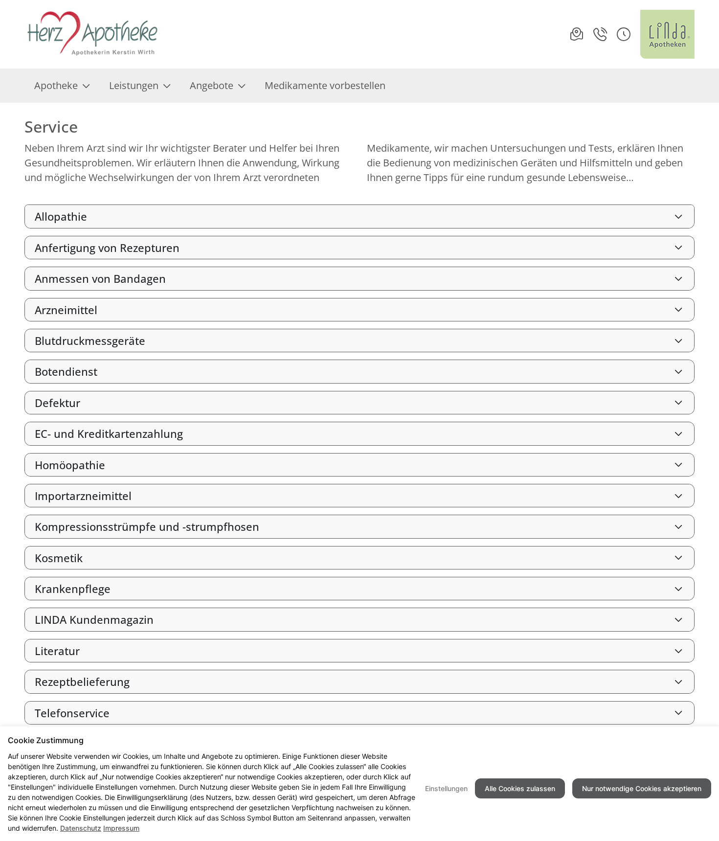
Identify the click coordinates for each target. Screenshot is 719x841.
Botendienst (66, 371)
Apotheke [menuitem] (56, 85)
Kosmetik (59, 557)
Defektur (57, 402)
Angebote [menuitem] (211, 85)
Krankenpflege (73, 588)
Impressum (121, 828)
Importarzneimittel (83, 495)
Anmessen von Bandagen (100, 278)
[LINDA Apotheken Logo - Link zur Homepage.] (667, 34)
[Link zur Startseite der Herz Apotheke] (93, 34)
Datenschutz (80, 828)
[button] (623, 34)
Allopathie (61, 216)
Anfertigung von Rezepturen (107, 247)
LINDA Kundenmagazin (94, 619)
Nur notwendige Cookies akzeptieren (641, 788)
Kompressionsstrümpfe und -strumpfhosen (147, 526)
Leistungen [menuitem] (133, 85)
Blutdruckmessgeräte (90, 340)
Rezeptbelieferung (82, 681)
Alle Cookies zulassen (520, 788)
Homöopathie (70, 464)
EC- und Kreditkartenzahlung (109, 433)
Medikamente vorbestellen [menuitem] (325, 85)
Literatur (57, 650)
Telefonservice (72, 712)
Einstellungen (446, 788)
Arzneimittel (66, 309)
